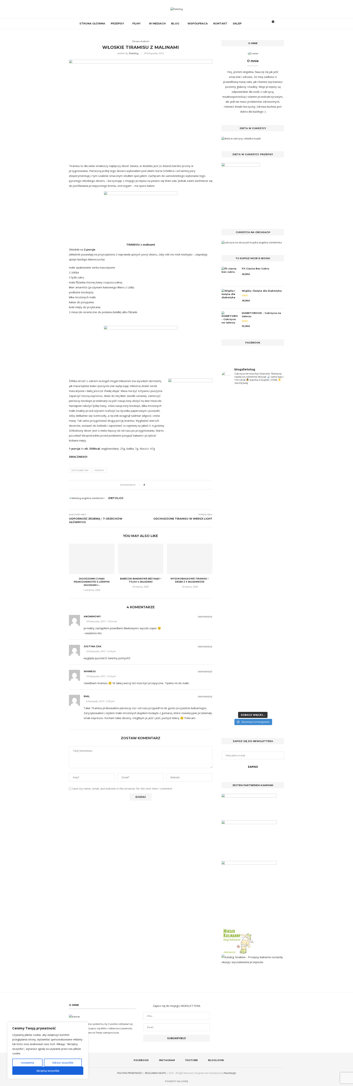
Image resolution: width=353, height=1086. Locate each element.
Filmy (136, 23)
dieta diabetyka (79, 470)
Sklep (237, 23)
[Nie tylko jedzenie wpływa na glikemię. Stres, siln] (269, 458)
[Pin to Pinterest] (158, 485)
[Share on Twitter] (154, 485)
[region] (47, 1050)
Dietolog (133, 53)
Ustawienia (27, 1062)
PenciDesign (230, 1073)
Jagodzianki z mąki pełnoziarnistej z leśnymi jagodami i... (92, 582)
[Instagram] (252, 23)
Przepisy (117, 23)
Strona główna (92, 23)
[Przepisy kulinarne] (238, 929)
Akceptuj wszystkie (47, 1070)
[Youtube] (256, 23)
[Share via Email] (161, 485)
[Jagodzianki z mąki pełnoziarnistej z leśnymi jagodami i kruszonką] (91, 559)
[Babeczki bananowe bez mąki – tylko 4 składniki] (140, 559)
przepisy (99, 470)
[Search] (265, 23)
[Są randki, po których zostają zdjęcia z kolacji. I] (269, 618)
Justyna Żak (92, 646)
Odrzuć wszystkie (62, 1062)
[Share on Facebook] (151, 485)
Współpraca (198, 23)
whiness (90, 671)
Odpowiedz (205, 617)
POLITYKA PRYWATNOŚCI (129, 1073)
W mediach (157, 23)
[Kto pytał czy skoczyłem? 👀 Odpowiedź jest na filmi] (237, 547)
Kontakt (220, 23)
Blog (175, 23)
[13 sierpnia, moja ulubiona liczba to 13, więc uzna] (237, 436)
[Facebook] (248, 23)
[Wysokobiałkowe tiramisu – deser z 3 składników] (189, 559)
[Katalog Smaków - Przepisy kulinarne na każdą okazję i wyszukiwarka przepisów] (253, 957)
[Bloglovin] (260, 23)
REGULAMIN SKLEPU (155, 1073)
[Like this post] (147, 485)
